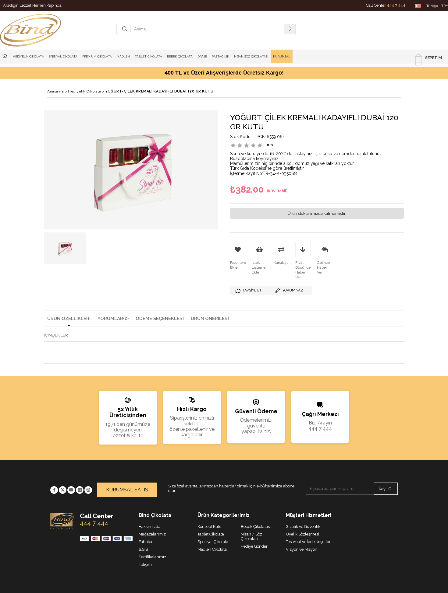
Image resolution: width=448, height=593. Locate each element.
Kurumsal (281, 56)
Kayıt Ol (386, 489)
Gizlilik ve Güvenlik (303, 526)
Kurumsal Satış (127, 490)
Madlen (123, 56)
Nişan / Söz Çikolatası (251, 536)
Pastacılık (220, 56)
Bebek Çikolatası (256, 526)
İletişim (145, 564)
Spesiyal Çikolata (63, 56)
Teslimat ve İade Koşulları (309, 541)
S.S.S (143, 549)
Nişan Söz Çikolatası (251, 56)
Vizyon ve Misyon (301, 549)
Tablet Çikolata (148, 56)
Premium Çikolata (97, 56)
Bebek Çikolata (180, 56)
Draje (202, 56)
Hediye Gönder (254, 546)
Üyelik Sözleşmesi (302, 534)
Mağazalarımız (152, 534)
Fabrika (145, 541)
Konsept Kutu (209, 526)
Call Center (385, 5)
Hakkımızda (6, 56)
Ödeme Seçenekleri (160, 318)
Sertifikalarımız (152, 557)
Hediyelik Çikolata (28, 56)
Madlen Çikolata (212, 549)
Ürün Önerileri (210, 318)
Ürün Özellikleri (69, 318)
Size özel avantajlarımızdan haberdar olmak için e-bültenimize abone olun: (231, 488)
